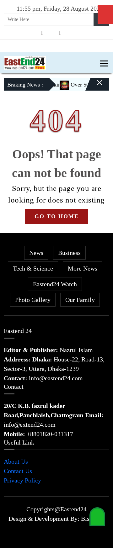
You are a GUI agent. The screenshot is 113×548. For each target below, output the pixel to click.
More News (82, 268)
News (36, 252)
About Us (16, 461)
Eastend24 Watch (55, 284)
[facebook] (33, 32)
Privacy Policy (22, 480)
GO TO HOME (57, 216)
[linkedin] (69, 32)
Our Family (80, 299)
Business (69, 252)
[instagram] (51, 32)
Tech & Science (33, 268)
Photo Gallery (33, 299)
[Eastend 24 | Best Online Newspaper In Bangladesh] (25, 62)
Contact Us (18, 470)
